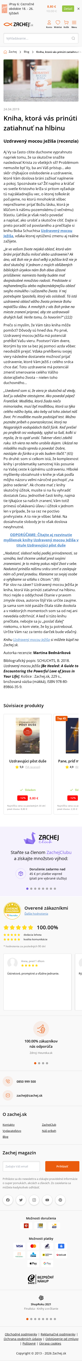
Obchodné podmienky (21, 1334)
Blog (26, 52)
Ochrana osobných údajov (23, 1339)
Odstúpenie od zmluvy (62, 1339)
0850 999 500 (26, 1081)
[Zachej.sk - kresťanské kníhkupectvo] (18, 24)
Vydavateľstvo (12, 1131)
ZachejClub (49, 1125)
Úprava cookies (50, 1343)
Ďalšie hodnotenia (36, 914)
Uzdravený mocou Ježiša (31, 639)
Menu (74, 27)
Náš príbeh (49, 1131)
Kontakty (9, 1125)
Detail (68, 9)
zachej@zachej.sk (29, 1095)
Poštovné (29, 1343)
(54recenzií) (32, 767)
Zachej (13, 52)
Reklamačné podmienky (58, 1334)
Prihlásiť (62, 1166)
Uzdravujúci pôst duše (27, 761)
